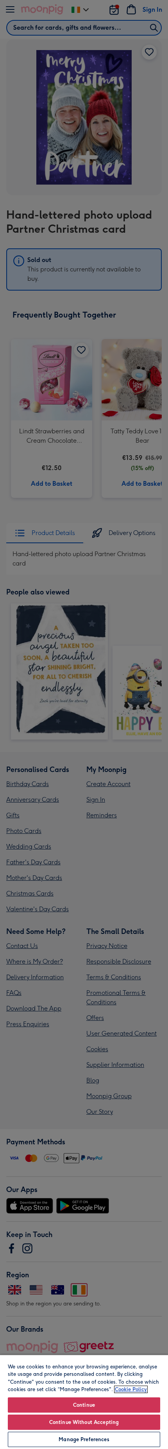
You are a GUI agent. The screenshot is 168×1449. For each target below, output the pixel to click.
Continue (84, 1405)
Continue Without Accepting (84, 1422)
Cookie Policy (131, 1389)
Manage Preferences (84, 1439)
